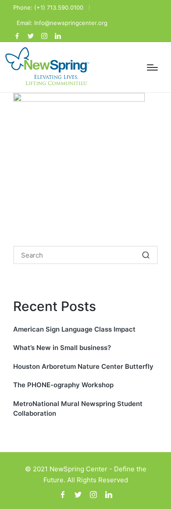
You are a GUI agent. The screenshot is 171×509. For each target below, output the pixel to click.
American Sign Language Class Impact (74, 329)
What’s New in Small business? (62, 347)
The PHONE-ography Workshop (63, 385)
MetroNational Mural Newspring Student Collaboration (77, 408)
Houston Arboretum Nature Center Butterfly (83, 366)
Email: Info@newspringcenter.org (62, 22)
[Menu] (152, 67)
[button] (145, 255)
